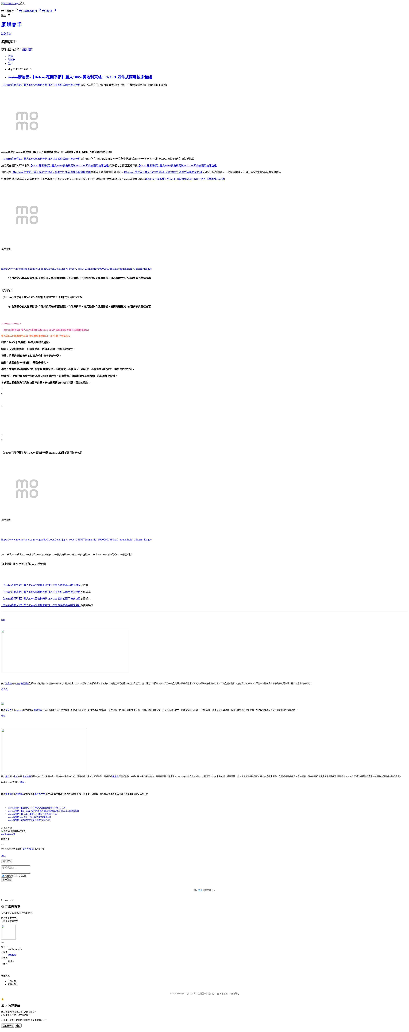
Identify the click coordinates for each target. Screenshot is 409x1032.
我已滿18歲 (8, 1025)
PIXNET (180, 993)
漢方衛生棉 (40, 794)
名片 (10, 63)
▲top (3, 855)
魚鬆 (3, 716)
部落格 (11, 59)
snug (3, 619)
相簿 (10, 56)
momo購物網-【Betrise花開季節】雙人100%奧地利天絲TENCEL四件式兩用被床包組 (80, 77)
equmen (19, 710)
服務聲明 (235, 993)
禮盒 (22, 782)
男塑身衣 (38, 710)
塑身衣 (4, 689)
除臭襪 (8, 683)
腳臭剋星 (25, 683)
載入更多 (7, 861)
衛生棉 (8, 794)
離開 (18, 1025)
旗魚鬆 (115, 776)
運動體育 (27, 49)
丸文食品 (27, 776)
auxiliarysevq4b (8, 834)
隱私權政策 (222, 993)
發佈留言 (7, 879)
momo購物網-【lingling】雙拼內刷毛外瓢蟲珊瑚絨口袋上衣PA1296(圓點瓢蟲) (43, 811)
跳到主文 (6, 33)
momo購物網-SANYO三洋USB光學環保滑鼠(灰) (29, 817)
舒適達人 (20, 794)
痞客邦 (26, 849)
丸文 (16, 776)
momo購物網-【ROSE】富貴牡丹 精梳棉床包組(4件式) (32, 814)
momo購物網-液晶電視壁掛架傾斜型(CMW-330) (29, 820)
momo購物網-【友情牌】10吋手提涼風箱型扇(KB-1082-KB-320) (37, 808)
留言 (31, 849)
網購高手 (11, 25)
